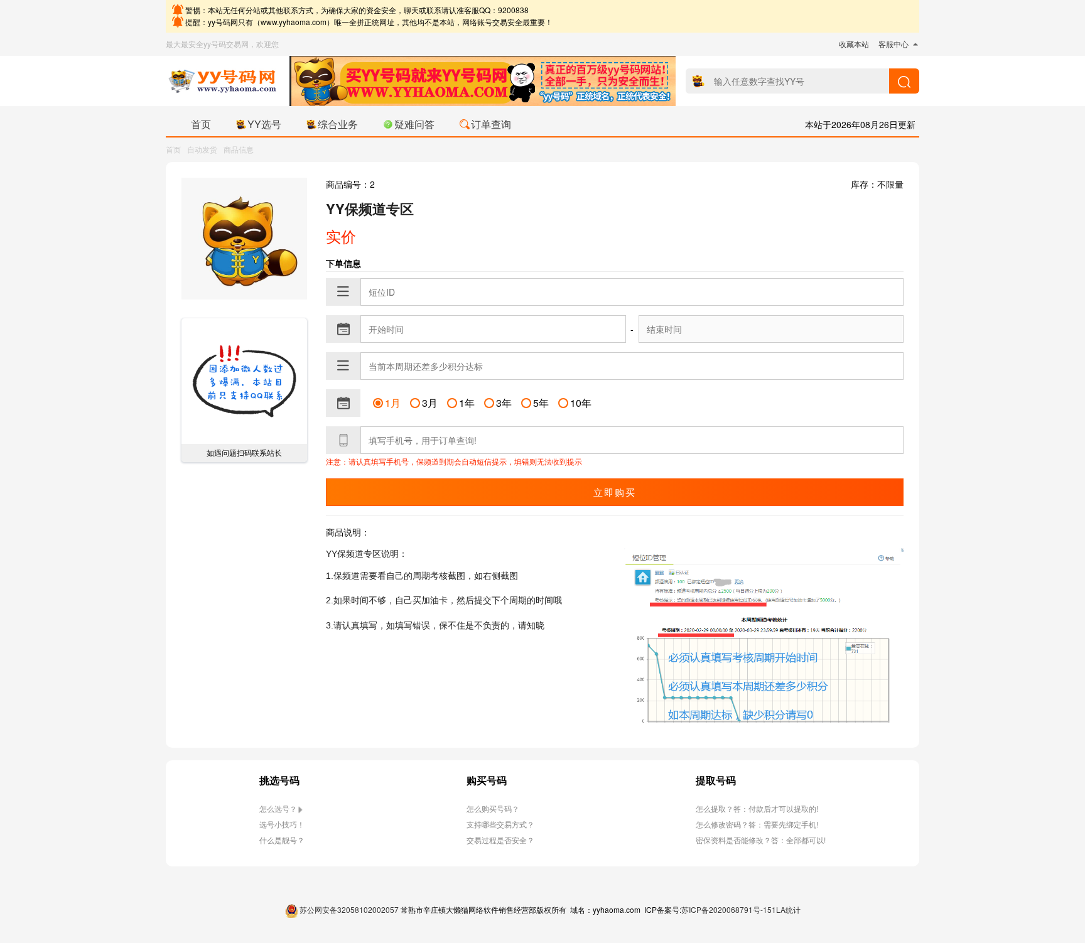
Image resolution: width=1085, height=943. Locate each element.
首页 (201, 124)
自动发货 (202, 149)
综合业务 (338, 124)
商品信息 (239, 149)
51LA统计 (784, 909)
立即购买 (614, 491)
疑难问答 (414, 124)
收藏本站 (854, 43)
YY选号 (264, 124)
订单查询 (491, 124)
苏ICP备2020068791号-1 (724, 909)
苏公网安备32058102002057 (349, 909)
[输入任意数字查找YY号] (904, 81)
